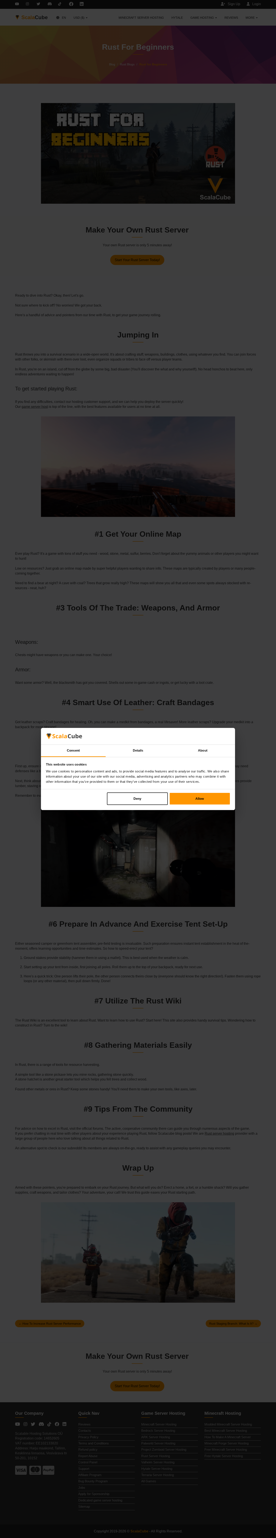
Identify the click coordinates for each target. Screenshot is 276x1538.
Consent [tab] (73, 750)
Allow (199, 798)
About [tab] (202, 750)
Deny (137, 798)
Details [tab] (138, 750)
